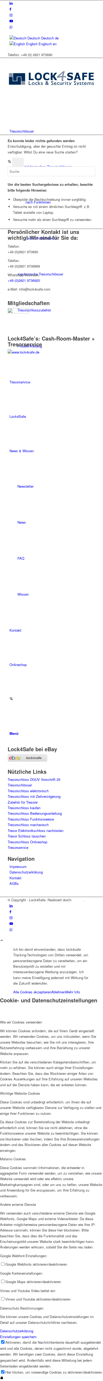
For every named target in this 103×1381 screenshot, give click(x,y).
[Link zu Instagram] (11, 14)
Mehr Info (72, 991)
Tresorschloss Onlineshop (27, 841)
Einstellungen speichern (18, 1336)
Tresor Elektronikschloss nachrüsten (35, 830)
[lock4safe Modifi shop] (51, 96)
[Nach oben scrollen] (1, 940)
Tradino (77, 899)
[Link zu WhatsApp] (11, 26)
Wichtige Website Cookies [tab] (20, 1093)
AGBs (14, 883)
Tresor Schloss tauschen (27, 836)
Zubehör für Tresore (23, 802)
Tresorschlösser (20, 784)
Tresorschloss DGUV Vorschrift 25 (34, 779)
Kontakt (15, 877)
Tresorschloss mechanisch (28, 824)
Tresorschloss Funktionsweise (31, 819)
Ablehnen (58, 991)
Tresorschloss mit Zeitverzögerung (34, 796)
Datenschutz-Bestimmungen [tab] (21, 1308)
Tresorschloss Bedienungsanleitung (35, 813)
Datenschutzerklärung (26, 872)
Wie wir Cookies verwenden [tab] (21, 1022)
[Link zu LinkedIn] (11, 3)
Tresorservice (18, 847)
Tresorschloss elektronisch (28, 790)
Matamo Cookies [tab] (13, 1158)
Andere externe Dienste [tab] (18, 1204)
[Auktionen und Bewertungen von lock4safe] (27, 760)
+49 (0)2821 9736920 (24, 280)
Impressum (18, 866)
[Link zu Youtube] (11, 20)
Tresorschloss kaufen (24, 807)
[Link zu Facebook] (10, 8)
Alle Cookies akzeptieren (32, 991)
